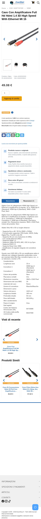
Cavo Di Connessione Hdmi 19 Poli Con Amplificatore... (11, 389)
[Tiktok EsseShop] (9, 501)
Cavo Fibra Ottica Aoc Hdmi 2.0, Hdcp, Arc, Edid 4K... (30, 389)
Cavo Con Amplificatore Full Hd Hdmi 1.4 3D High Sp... (11, 348)
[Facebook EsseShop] (3, 501)
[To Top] (36, 514)
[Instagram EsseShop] (6, 501)
